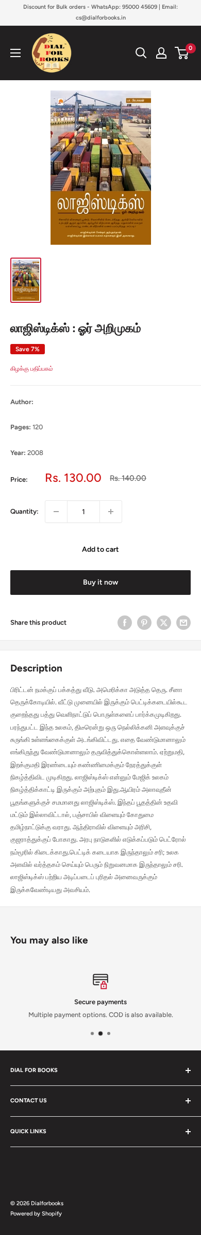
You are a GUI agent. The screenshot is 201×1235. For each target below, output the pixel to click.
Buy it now (100, 582)
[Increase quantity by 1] (111, 511)
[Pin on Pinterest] (144, 622)
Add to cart (100, 549)
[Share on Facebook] (125, 622)
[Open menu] (15, 53)
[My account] (161, 53)
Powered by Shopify (36, 1213)
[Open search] (141, 53)
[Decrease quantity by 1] (56, 511)
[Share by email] (183, 622)
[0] (182, 53)
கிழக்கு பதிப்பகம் (31, 368)
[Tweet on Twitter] (164, 622)
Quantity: (24, 511)
